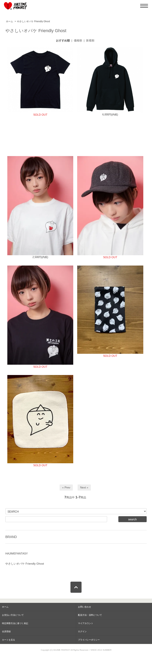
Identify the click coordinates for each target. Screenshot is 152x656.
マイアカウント (85, 623)
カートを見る (8, 640)
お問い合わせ (84, 607)
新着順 (90, 40)
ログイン (82, 631)
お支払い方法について (13, 615)
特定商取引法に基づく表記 (15, 623)
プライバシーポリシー (89, 640)
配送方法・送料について (90, 615)
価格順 (78, 40)
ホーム (9, 21)
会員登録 (6, 631)
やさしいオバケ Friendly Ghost (33, 21)
